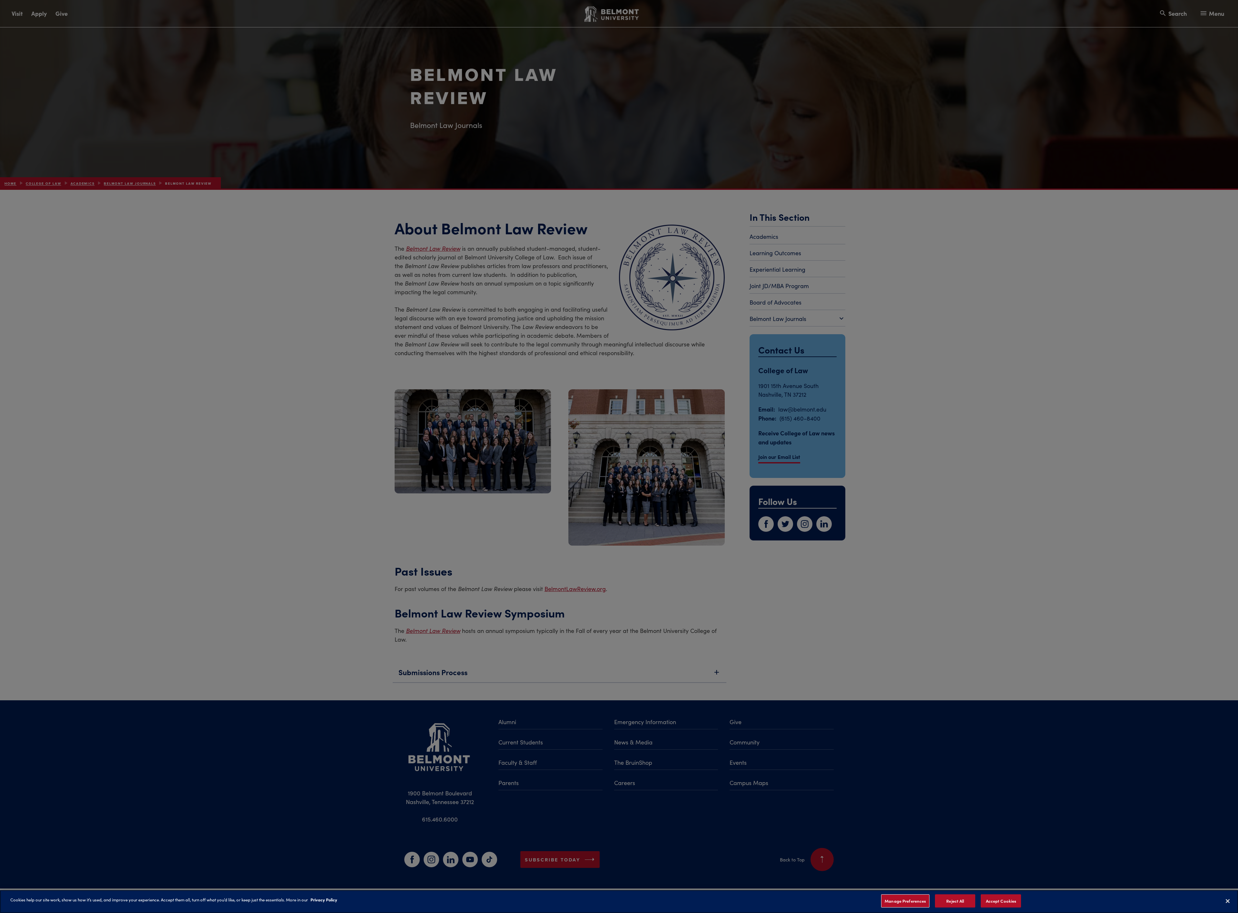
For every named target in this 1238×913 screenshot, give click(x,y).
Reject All (955, 901)
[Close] (1228, 901)
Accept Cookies (1001, 901)
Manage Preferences (905, 901)
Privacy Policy (323, 899)
